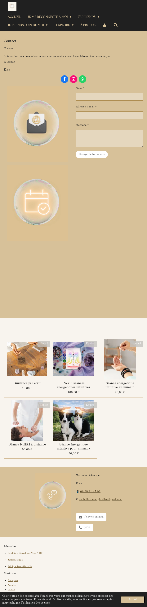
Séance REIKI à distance (27, 444)
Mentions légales (15, 560)
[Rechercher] (115, 25)
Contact (11, 590)
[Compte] (104, 25)
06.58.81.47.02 (90, 491)
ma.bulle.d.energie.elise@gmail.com (100, 499)
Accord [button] (133, 599)
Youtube (12, 585)
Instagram (13, 580)
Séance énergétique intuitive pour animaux (73, 446)
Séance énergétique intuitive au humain (119, 385)
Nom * (80, 88)
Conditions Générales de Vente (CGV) (25, 553)
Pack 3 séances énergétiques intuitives (73, 385)
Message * (82, 125)
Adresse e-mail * (86, 106)
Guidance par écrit (27, 383)
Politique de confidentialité (20, 567)
